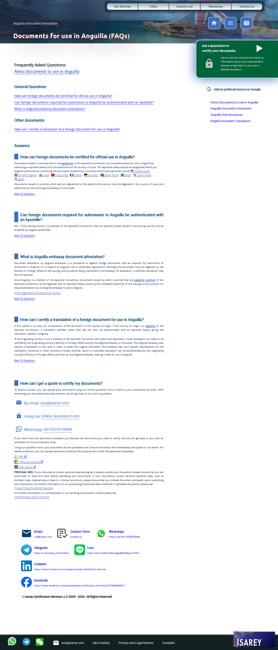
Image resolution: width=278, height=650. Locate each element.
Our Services (122, 6)
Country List (184, 6)
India (46, 175)
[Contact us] (246, 27)
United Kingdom (27, 175)
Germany (93, 175)
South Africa (111, 175)
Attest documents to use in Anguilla (46, 71)
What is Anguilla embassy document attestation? (49, 109)
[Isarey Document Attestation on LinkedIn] (26, 566)
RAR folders (25, 467)
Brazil (128, 175)
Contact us (247, 6)
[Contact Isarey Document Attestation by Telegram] (26, 550)
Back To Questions (24, 193)
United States (142, 171)
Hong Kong (61, 175)
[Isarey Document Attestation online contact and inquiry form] (62, 534)
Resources (216, 6)
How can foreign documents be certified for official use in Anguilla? (63, 96)
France (77, 175)
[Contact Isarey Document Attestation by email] (26, 534)
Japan (21, 178)
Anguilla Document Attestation (35, 23)
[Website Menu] (230, 24)
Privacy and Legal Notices (136, 643)
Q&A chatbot (101, 643)
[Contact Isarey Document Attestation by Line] (79, 550)
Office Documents (29, 461)
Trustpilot (168, 643)
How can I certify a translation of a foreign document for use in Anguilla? (67, 129)
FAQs (153, 6)
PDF (20, 456)
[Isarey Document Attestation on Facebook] (26, 583)
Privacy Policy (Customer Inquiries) (33, 488)
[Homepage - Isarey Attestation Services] (214, 27)
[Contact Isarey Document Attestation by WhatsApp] (101, 534)
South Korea (144, 175)
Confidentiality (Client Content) (31, 496)
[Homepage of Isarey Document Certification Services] (253, 639)
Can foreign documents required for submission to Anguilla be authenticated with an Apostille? (84, 102)
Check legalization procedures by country (37, 292)
